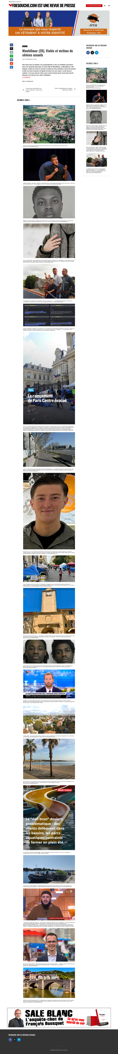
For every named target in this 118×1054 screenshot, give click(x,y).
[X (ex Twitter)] (92, 52)
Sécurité (25, 46)
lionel (23, 59)
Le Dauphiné (26, 77)
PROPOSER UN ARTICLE (15, 1)
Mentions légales (64, 1050)
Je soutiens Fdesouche (94, 5)
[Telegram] (96, 52)
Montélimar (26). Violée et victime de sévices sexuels (47, 53)
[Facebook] (88, 52)
